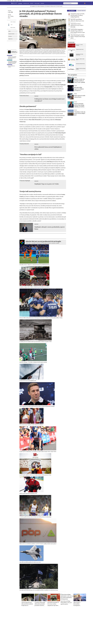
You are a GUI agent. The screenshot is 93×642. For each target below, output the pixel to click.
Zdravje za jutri (52, 6)
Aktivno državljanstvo (41, 6)
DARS (9, 31)
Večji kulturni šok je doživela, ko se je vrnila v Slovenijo (77, 25)
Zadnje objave (81, 10)
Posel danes (37, 3)
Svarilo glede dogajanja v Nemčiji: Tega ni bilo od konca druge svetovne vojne (78, 31)
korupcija (10, 36)
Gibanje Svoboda (11, 33)
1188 (21, 0)
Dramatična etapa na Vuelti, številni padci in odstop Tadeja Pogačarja (78, 15)
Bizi (12, 0)
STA (12, 12)
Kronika (42, 3)
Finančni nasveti (59, 6)
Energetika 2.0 (33, 6)
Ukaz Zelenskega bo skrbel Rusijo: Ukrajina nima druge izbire (78, 36)
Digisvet (32, 3)
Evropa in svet (26, 3)
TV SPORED (9, 0)
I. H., (9, 12)
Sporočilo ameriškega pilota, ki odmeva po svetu (77, 20)
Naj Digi (47, 6)
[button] (7, 3)
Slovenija (20, 3)
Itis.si (18, 0)
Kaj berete (72, 10)
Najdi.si (15, 0)
